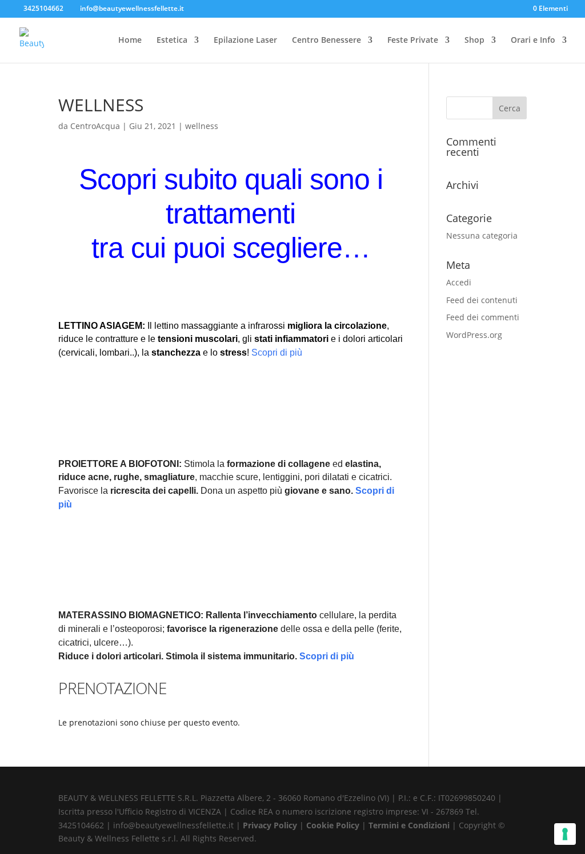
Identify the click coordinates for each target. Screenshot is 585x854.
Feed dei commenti (482, 317)
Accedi (458, 282)
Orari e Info (533, 40)
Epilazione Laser (245, 40)
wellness (201, 125)
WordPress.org (474, 334)
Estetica (172, 40)
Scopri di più (276, 352)
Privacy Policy (271, 825)
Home (130, 40)
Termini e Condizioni (410, 825)
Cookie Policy (334, 825)
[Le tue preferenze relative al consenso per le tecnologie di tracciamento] (565, 834)
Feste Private (412, 40)
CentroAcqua (95, 125)
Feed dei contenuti (482, 300)
